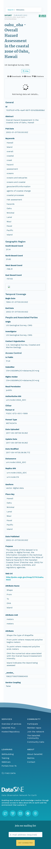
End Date (9, 308)
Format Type (11, 419)
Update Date (11, 439)
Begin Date (10, 298)
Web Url (9, 573)
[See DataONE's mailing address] (35, 813)
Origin (8, 322)
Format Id (9, 410)
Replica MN (10, 468)
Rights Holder (11, 377)
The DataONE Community (33, 736)
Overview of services (11, 724)
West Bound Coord (13, 265)
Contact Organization (15, 341)
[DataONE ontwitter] (5, 813)
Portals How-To (9, 766)
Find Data (10, 773)
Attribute (9, 631)
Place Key (9, 494)
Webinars (6, 762)
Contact (31, 762)
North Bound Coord (14, 255)
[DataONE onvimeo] (13, 813)
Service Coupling (13, 682)
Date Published (12, 536)
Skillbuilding (8, 754)
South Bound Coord (14, 246)
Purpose (9, 546)
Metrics (30, 758)
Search (11, 10)
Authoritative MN (13, 396)
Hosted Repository (11, 731)
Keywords (9, 138)
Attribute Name (12, 586)
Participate (32, 724)
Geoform (9, 484)
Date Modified (11, 449)
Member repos (34, 728)
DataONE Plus (8, 728)
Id (6, 107)
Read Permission (13, 386)
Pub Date (9, 129)
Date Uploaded (12, 429)
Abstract (9, 116)
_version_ (9, 673)
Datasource (10, 459)
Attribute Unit (11, 615)
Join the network (35, 731)
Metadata (20, 10)
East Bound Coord (13, 275)
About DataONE (35, 754)
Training (5, 758)
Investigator (10, 331)
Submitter (9, 367)
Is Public (9, 357)
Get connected (25, 843)
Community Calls (35, 742)
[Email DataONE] (20, 813)
